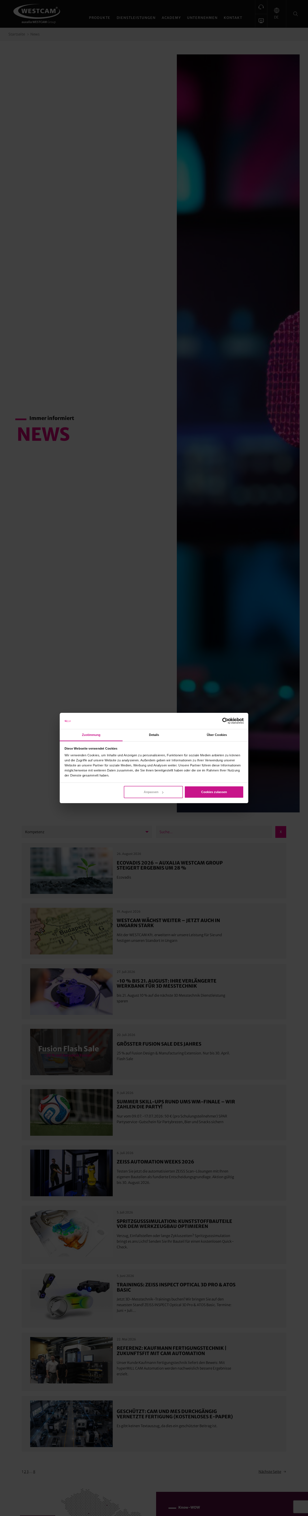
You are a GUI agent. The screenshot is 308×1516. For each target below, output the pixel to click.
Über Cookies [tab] (217, 735)
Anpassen (151, 792)
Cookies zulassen (214, 792)
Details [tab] (154, 735)
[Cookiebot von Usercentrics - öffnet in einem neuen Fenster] (225, 721)
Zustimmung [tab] (91, 735)
